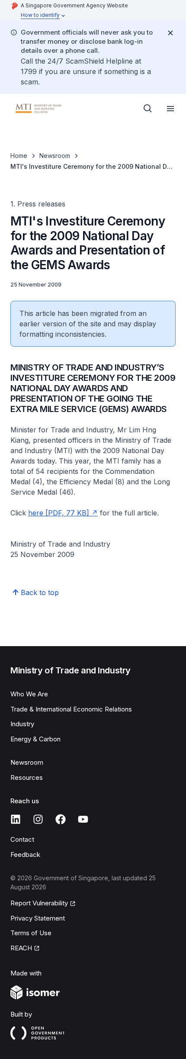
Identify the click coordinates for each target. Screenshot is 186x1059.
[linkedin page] (15, 819)
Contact (22, 839)
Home (18, 155)
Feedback (25, 854)
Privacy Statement (37, 918)
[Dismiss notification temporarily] (170, 33)
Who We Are (29, 694)
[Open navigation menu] (170, 108)
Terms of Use (30, 933)
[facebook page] (60, 819)
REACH (21, 948)
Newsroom (54, 155)
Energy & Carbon (35, 739)
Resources (26, 777)
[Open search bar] (148, 108)
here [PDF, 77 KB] (58, 513)
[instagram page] (38, 819)
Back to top (40, 592)
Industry (22, 724)
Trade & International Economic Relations (71, 709)
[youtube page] (83, 819)
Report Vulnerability (39, 903)
